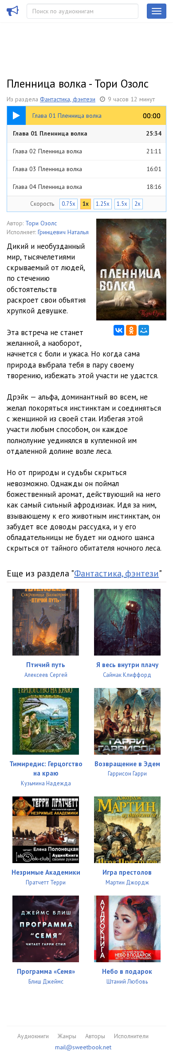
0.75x (68, 204)
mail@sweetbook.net (83, 1047)
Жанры (67, 1036)
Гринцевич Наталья (63, 232)
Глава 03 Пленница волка (87, 169)
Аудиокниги (33, 1036)
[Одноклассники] (131, 330)
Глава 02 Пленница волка (87, 151)
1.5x (122, 204)
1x (86, 204)
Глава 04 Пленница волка (87, 187)
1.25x (103, 204)
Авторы (95, 1036)
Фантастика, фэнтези (67, 99)
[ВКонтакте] (119, 330)
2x (137, 204)
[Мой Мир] (143, 330)
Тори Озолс (41, 223)
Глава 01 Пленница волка (87, 133)
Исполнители (131, 1036)
